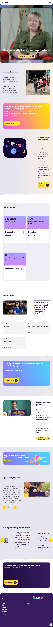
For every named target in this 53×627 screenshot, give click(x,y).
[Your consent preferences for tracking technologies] (51, 624)
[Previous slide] (4, 507)
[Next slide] (15, 507)
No (48, 0)
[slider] (26, 540)
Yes (47, 0)
